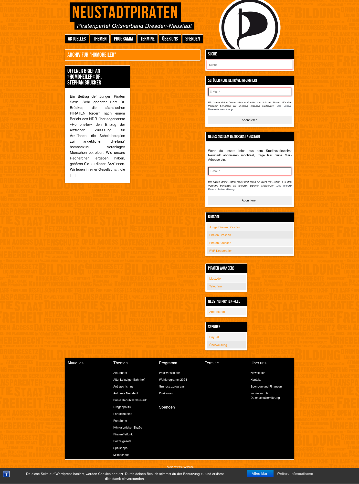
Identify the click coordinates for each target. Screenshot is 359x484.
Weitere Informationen (295, 473)
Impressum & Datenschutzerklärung (265, 395)
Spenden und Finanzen (266, 386)
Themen (99, 39)
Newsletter (258, 372)
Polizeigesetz (122, 441)
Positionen (166, 393)
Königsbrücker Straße (127, 427)
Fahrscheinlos (122, 413)
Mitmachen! (121, 454)
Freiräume (120, 420)
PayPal (214, 337)
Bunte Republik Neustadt (130, 400)
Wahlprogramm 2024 (173, 379)
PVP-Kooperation (220, 250)
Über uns (170, 39)
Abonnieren (217, 311)
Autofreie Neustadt (125, 393)
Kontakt (256, 379)
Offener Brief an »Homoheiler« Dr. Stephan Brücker (84, 76)
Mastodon (215, 278)
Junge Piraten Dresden (224, 227)
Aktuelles (77, 39)
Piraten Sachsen (220, 243)
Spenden (192, 39)
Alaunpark (120, 372)
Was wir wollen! (169, 372)
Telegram (215, 286)
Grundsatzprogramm (172, 386)
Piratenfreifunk (123, 434)
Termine (147, 39)
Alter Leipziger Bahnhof (129, 379)
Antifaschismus (123, 386)
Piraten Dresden (220, 235)
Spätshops (120, 448)
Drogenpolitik (122, 407)
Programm (123, 39)
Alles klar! (260, 473)
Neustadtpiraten (125, 12)
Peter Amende (185, 467)
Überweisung (218, 345)
